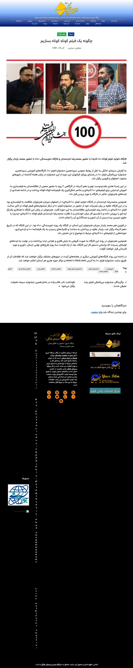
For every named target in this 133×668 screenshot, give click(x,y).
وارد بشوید (96, 312)
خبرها (71, 34)
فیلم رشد (40, 269)
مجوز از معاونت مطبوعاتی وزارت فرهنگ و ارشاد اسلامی (63, 357)
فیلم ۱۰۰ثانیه (56, 269)
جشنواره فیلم (93, 269)
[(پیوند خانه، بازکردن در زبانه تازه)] (66, 9)
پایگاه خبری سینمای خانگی (51, 664)
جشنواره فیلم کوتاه (74, 269)
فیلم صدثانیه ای (24, 269)
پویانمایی (109, 269)
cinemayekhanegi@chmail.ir (36, 547)
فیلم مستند (103, 271)
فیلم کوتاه (61, 34)
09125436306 (36, 367)
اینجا (60, 382)
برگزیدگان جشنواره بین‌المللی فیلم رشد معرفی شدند (105, 284)
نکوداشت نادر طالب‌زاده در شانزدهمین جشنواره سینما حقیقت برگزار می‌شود (43, 284)
